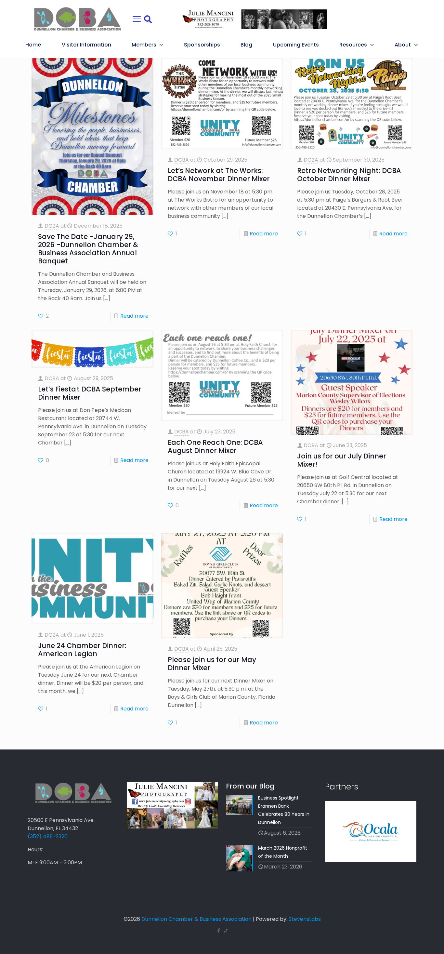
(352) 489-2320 (48, 836)
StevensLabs (305, 919)
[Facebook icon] (218, 930)
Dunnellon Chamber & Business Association (196, 919)
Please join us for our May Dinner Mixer (212, 663)
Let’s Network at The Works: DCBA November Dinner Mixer (219, 174)
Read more (134, 316)
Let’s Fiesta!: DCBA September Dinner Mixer (89, 393)
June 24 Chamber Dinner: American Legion (82, 649)
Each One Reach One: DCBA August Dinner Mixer (215, 446)
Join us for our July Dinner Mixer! (341, 460)
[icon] (225, 930)
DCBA (52, 226)
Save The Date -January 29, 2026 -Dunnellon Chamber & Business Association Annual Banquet (88, 249)
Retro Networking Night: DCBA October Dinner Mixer (349, 174)
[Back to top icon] (413, 940)
